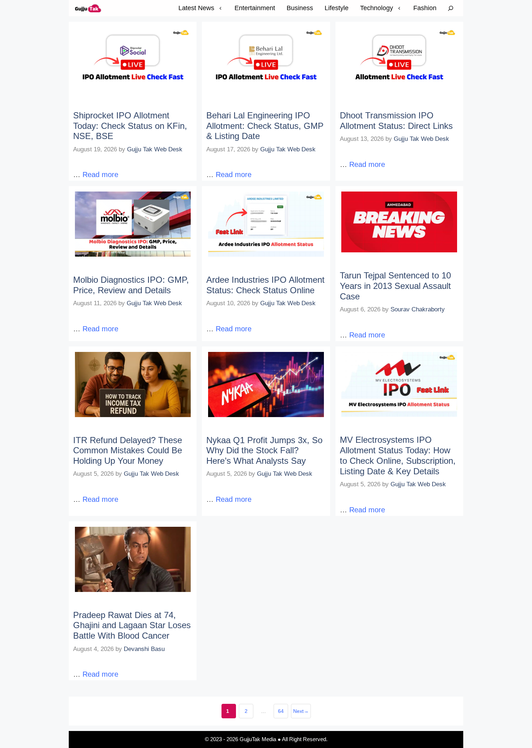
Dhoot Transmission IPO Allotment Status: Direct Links (396, 120)
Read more (100, 174)
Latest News (196, 8)
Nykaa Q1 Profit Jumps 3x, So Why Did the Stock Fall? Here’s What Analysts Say (264, 450)
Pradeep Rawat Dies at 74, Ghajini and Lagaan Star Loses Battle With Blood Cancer (132, 625)
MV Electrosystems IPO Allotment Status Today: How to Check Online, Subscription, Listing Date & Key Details (398, 455)
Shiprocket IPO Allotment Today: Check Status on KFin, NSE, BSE (130, 125)
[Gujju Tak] (88, 8)
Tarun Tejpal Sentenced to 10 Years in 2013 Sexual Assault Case (395, 285)
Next (301, 711)
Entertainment (255, 8)
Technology (376, 8)
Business (300, 8)
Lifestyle (337, 8)
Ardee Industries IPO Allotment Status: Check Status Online (265, 285)
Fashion (424, 8)
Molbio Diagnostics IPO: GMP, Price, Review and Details (131, 285)
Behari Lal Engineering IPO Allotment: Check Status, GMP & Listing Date (265, 125)
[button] (450, 8)
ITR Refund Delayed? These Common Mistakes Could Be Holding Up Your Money (127, 450)
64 (283, 713)
